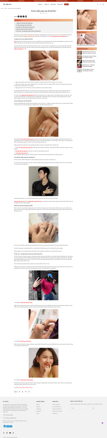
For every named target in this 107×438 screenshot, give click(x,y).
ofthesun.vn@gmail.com (11, 417)
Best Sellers (60, 4)
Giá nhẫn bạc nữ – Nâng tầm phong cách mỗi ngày (89, 65)
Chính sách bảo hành (56, 409)
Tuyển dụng (54, 413)
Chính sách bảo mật (56, 406)
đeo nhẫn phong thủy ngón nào (26, 147)
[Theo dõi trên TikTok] (13, 433)
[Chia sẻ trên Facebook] (19, 392)
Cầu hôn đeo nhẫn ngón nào (21, 153)
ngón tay (20, 48)
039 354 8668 (10, 414)
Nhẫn (5, 8)
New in (66, 4)
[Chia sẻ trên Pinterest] (26, 392)
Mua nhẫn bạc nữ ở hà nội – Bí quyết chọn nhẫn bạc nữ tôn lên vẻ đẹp (89, 52)
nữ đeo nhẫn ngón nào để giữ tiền (58, 36)
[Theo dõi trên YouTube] (10, 433)
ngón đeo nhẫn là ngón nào (27, 139)
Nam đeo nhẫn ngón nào (19, 201)
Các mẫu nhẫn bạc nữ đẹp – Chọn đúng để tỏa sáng (88, 70)
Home (2, 8)
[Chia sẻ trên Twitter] (22, 392)
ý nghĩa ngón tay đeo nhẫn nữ (27, 95)
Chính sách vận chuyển (57, 411)
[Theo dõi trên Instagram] (7, 433)
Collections (53, 4)
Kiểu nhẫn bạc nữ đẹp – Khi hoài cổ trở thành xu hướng (89, 57)
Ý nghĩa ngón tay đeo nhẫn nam (26, 387)
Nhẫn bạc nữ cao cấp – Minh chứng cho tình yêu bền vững (89, 61)
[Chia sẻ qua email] (29, 392)
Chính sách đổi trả (56, 404)
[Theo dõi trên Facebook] (4, 433)
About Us (47, 4)
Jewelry (40, 4)
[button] (102, 423)
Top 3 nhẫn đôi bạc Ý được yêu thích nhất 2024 (86, 45)
